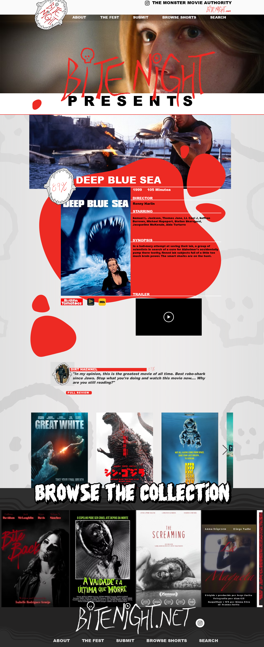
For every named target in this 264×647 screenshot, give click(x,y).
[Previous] (23, 54)
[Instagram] (147, 3)
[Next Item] (225, 450)
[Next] (240, 54)
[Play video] (169, 317)
